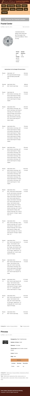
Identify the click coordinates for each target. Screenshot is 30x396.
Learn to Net (5, 9)
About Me (4, 12)
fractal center (26, 326)
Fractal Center (6, 23)
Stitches (13, 9)
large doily (12, 377)
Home (3, 5)
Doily (8, 374)
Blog (26, 9)
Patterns (24, 5)
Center (8, 326)
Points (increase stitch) (20, 377)
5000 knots (9, 372)
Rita (3, 26)
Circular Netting (13, 326)
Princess (4, 331)
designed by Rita (13, 376)
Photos (18, 5)
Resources (19, 9)
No (23, 26)
